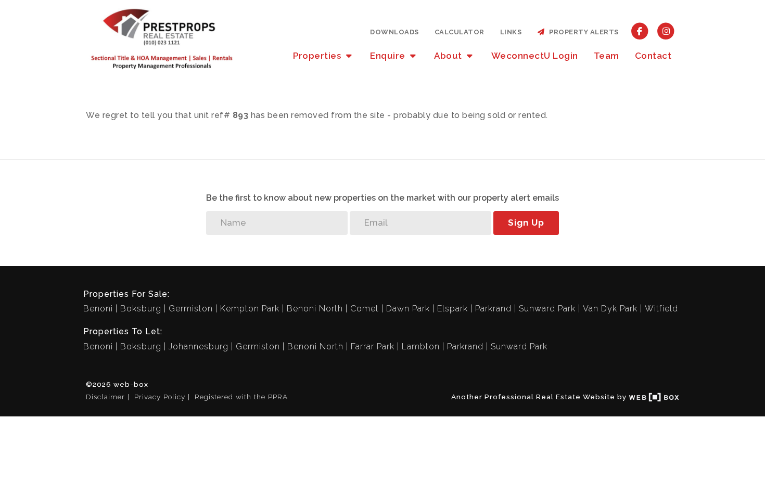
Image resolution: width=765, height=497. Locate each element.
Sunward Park (547, 308)
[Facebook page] (640, 30)
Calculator (459, 32)
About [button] (449, 55)
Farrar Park (372, 346)
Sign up (526, 222)
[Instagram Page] (666, 30)
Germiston (191, 308)
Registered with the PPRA (241, 397)
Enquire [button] (388, 55)
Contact (653, 55)
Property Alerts (582, 32)
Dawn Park (408, 308)
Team (606, 55)
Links (511, 32)
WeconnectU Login (534, 55)
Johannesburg (198, 346)
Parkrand (493, 308)
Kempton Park (249, 308)
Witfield (661, 308)
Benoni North (315, 308)
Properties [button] (318, 55)
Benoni (98, 308)
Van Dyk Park (610, 308)
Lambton (421, 346)
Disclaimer (105, 397)
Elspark (452, 308)
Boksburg (140, 308)
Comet (364, 308)
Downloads (394, 32)
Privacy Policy (159, 397)
